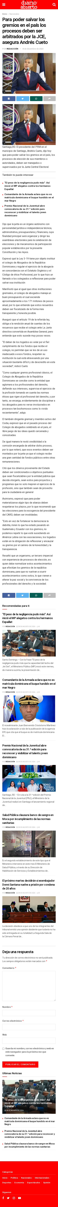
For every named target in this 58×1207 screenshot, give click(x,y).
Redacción (12, 48)
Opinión (46, 1182)
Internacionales (42, 1177)
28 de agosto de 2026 (26, 627)
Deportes (6, 1182)
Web (4, 1034)
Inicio (4, 14)
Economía (19, 1182)
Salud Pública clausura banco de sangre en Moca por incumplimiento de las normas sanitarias (27, 819)
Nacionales (14, 14)
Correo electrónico (13, 1021)
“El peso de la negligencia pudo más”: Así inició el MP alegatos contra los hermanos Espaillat (27, 186)
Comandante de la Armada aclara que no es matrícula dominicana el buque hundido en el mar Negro (29, 197)
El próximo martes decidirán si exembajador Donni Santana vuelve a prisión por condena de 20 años (28, 885)
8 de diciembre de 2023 (33, 48)
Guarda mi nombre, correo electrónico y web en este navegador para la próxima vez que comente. (29, 1052)
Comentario (9, 968)
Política (14, 1177)
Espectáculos (33, 1182)
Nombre (7, 1007)
